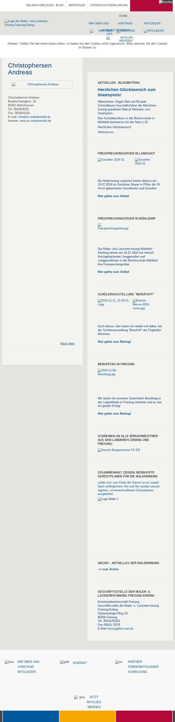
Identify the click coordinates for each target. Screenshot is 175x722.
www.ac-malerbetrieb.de (35, 120)
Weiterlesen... (107, 132)
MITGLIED (94, 702)
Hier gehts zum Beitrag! (114, 341)
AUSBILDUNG (137, 672)
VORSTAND (26, 667)
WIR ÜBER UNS (28, 662)
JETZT (93, 697)
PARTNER (135, 662)
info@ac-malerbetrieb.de (34, 117)
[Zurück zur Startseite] (31, 23)
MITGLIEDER (27, 672)
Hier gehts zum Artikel (113, 196)
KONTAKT (80, 663)
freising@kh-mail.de (120, 628)
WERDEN (94, 707)
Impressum (77, 5)
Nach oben (67, 343)
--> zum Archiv (108, 569)
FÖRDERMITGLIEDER (143, 667)
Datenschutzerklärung (109, 5)
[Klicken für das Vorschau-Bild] (41, 84)
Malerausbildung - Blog (45, 5)
